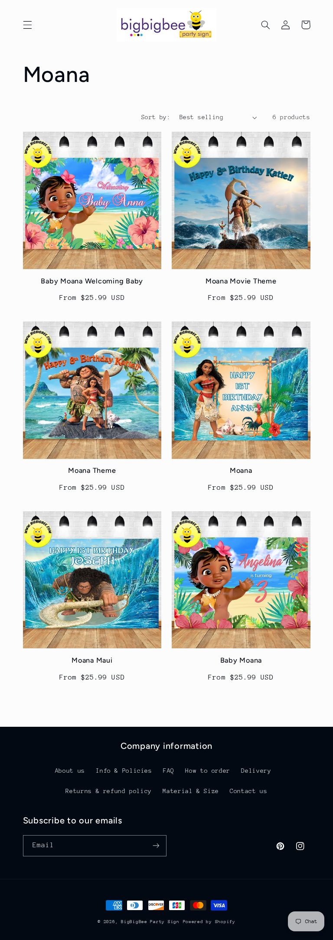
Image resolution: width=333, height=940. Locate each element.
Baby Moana (241, 660)
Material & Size (191, 790)
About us (70, 770)
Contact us (248, 790)
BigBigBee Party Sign (150, 921)
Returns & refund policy (108, 790)
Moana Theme (92, 470)
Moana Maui (92, 660)
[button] (27, 25)
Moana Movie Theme (241, 281)
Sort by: (155, 117)
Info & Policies (124, 770)
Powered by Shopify (209, 921)
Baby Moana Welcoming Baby (92, 281)
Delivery (256, 770)
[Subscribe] (156, 845)
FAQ (168, 770)
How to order (207, 770)
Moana (241, 470)
